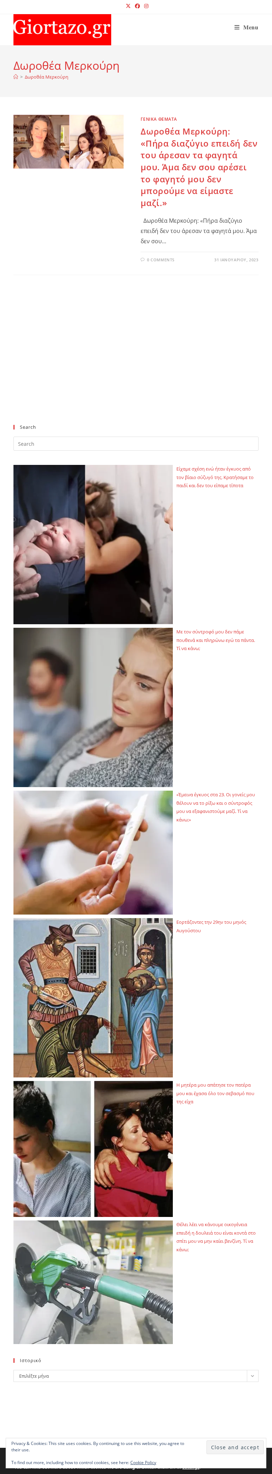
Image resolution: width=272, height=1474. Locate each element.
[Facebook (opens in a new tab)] (137, 6)
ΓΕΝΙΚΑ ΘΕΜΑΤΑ (159, 119)
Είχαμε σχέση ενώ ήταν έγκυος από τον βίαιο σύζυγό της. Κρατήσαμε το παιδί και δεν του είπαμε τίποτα (215, 477)
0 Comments (161, 259)
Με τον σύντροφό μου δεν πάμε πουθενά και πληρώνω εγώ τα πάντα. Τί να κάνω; (215, 639)
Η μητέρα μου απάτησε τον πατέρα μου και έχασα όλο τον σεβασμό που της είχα (215, 1093)
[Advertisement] (135, 361)
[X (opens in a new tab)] (128, 6)
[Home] (15, 77)
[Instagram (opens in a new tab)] (145, 6)
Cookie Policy (143, 1462)
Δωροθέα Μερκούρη (46, 77)
